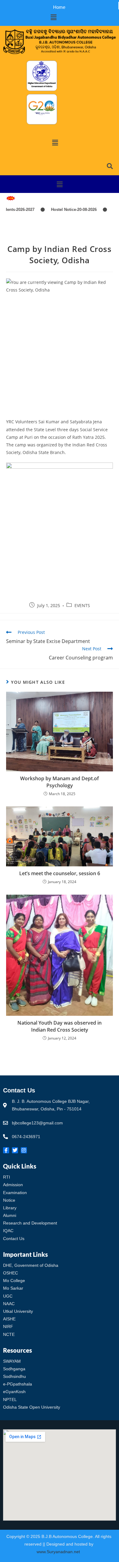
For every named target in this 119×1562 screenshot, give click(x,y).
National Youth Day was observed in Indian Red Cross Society (59, 1026)
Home (59, 7)
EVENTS (82, 605)
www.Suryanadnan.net (59, 1551)
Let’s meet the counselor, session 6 (59, 873)
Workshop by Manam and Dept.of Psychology (59, 781)
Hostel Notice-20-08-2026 (62, 209)
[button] (53, 17)
